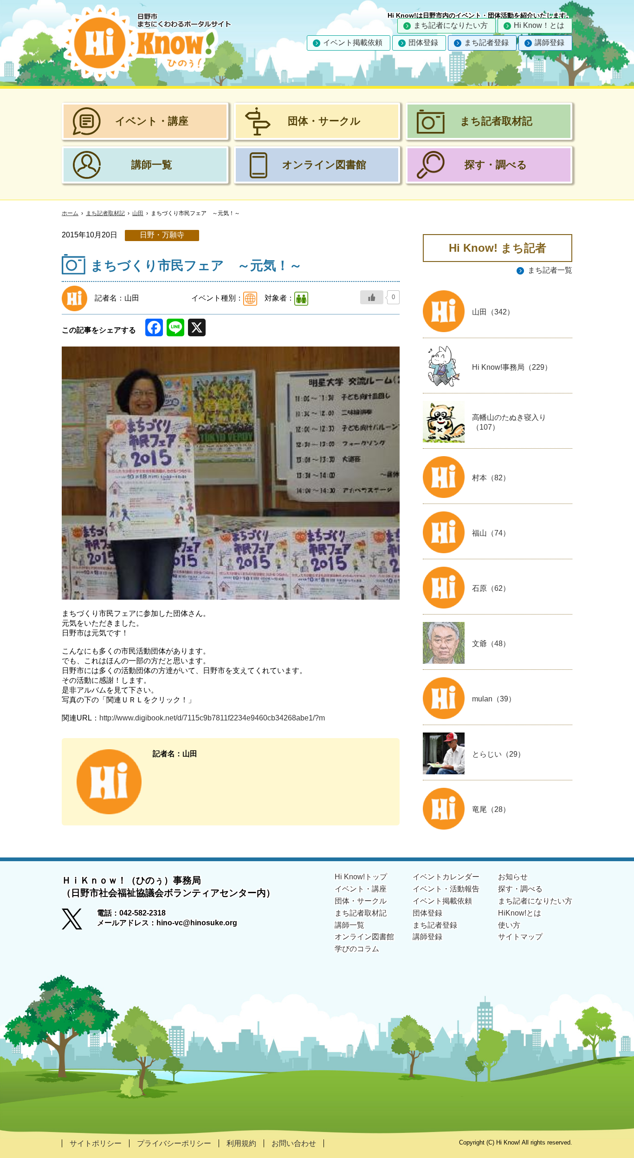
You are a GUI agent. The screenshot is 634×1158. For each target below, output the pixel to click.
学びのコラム (357, 949)
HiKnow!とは (519, 913)
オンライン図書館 (364, 937)
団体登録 (423, 42)
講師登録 (549, 42)
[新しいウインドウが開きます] (79, 922)
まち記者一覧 (550, 270)
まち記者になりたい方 (451, 25)
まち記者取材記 (105, 213)
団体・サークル (361, 901)
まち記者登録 (486, 42)
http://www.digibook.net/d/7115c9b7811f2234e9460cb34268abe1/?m (212, 718)
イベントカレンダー (446, 877)
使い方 (509, 925)
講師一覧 (349, 925)
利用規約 (241, 1143)
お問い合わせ (294, 1143)
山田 (137, 213)
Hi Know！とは (539, 25)
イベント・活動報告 (446, 889)
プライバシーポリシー (174, 1143)
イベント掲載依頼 (352, 42)
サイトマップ (520, 937)
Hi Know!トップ (361, 877)
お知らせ (513, 877)
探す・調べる (520, 889)
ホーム (70, 213)
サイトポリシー (96, 1143)
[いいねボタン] (371, 297)
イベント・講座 (361, 889)
